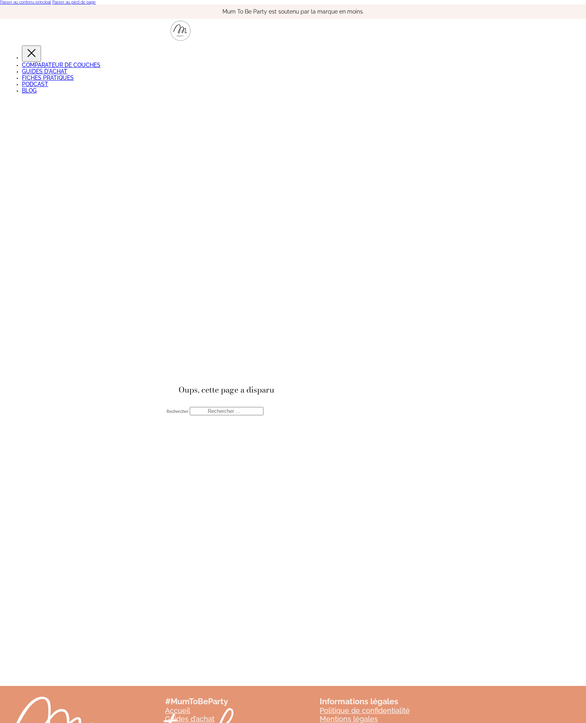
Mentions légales (349, 719)
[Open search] (6, 102)
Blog (29, 90)
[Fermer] (31, 53)
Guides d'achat (44, 71)
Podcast (35, 84)
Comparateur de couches (61, 65)
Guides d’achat (189, 719)
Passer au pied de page (74, 2)
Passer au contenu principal (25, 2)
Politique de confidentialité (365, 710)
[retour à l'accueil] (180, 39)
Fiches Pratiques (48, 78)
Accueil (177, 710)
